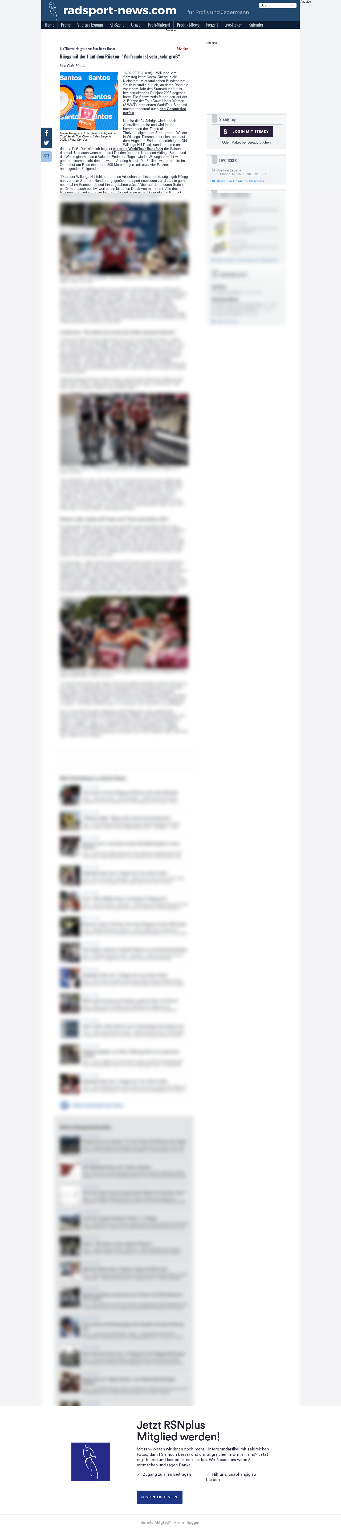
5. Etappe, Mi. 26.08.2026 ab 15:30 (242, 172)
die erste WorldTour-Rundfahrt (138, 149)
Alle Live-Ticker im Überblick (241, 181)
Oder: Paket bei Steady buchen (246, 142)
